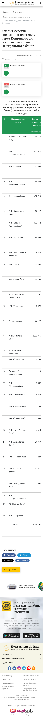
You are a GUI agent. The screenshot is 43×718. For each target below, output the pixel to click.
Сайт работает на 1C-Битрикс (21, 715)
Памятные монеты (29, 679)
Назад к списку (11, 569)
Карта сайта (6, 679)
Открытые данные (8, 683)
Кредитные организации (31, 676)
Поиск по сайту (7, 676)
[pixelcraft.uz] (21, 710)
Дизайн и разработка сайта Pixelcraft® (21, 706)
